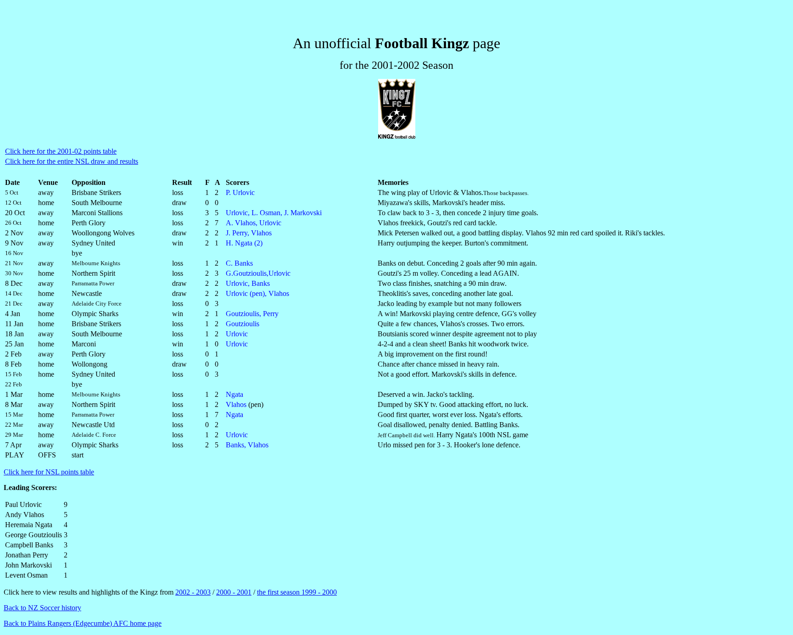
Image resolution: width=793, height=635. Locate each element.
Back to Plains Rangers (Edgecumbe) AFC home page (83, 623)
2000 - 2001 (233, 592)
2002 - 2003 (193, 592)
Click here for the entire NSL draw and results (71, 161)
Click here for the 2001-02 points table (61, 151)
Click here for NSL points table (49, 472)
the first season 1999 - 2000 (297, 592)
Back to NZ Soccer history (42, 608)
